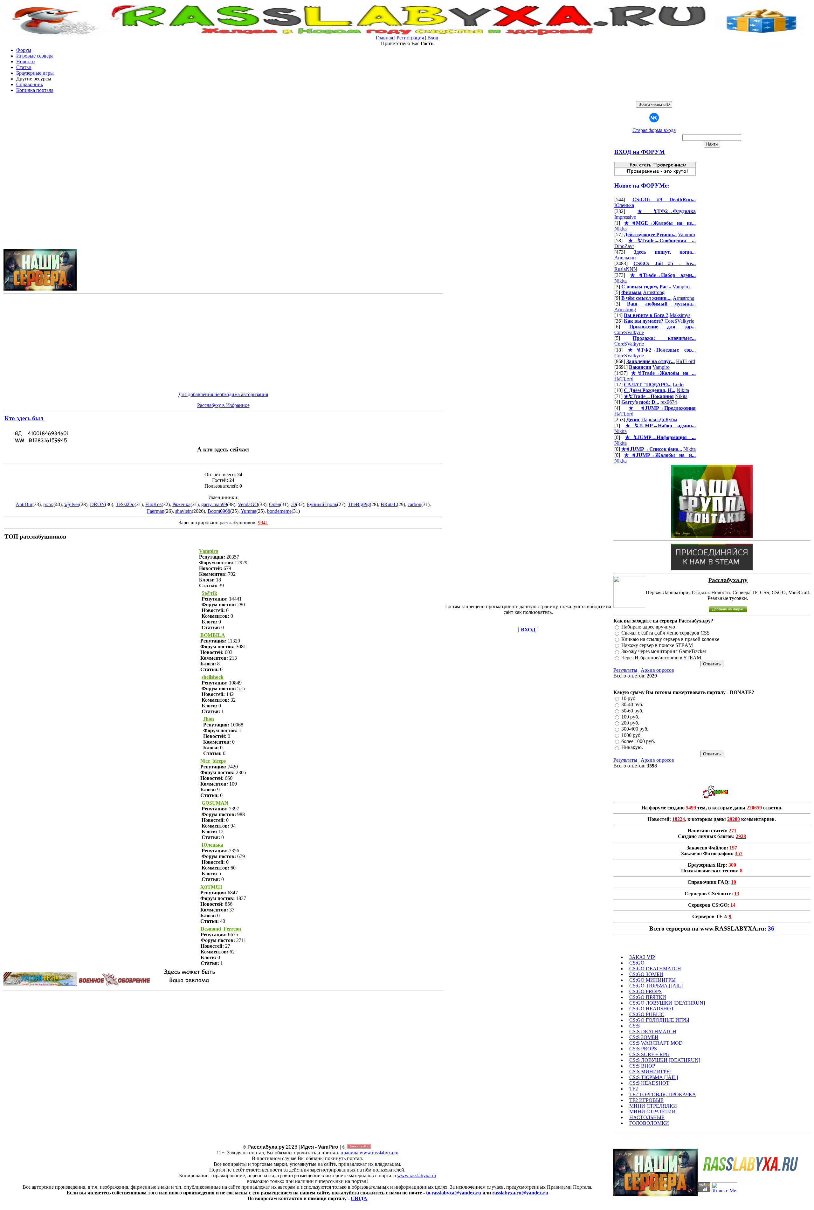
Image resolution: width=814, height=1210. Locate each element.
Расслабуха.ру (728, 580)
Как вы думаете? (643, 321)
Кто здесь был (24, 418)
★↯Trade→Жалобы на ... (663, 373)
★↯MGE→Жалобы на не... (660, 223)
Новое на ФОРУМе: (641, 185)
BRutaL (389, 504)
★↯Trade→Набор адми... (663, 275)
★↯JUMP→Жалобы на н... (660, 455)
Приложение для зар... (662, 326)
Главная (384, 37)
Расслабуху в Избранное (223, 405)
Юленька (624, 205)
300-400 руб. (634, 729)
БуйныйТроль (322, 504)
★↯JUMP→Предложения (662, 408)
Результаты (625, 670)
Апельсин (625, 257)
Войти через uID (654, 104)
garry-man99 (214, 504)
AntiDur (24, 504)
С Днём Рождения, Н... (649, 390)
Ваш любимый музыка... (661, 303)
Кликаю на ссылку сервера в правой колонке (670, 639)
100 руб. (630, 716)
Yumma (248, 511)
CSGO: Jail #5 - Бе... (664, 263)
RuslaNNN (625, 269)
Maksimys (680, 315)
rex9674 (668, 402)
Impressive (625, 217)
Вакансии (640, 367)
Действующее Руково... (650, 234)
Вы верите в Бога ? (646, 315)
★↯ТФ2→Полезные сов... (662, 350)
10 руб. (629, 698)
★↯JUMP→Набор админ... (660, 425)
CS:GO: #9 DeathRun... (664, 199)
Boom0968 (219, 511)
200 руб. (630, 722)
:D (293, 504)
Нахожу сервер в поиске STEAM (657, 645)
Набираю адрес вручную (648, 626)
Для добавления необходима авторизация (223, 394)
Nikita (620, 228)
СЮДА (359, 1198)
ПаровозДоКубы (659, 419)
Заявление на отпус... (650, 361)
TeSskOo (125, 504)
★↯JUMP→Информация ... (660, 437)
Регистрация (410, 37)
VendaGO (248, 504)
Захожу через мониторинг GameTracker (663, 651)
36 (771, 928)
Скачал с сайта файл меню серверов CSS (665, 633)
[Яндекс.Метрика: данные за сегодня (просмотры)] (724, 1187)
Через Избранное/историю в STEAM (661, 657)
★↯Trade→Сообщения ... (662, 240)
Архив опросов (657, 670)
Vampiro (686, 234)
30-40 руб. (632, 704)
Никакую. (632, 747)
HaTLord (685, 361)
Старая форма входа (654, 130)
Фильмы (631, 292)
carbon (414, 504)
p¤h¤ (48, 504)
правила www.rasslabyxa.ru (369, 1152)
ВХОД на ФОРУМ (639, 151)
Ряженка (181, 504)
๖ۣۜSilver (71, 504)
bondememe (279, 511)
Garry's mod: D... (640, 402)
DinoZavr (624, 246)
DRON (97, 504)
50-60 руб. (632, 710)
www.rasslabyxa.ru (416, 1175)
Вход (432, 37)
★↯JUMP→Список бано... (651, 449)
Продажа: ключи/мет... (664, 338)
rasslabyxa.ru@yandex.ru (520, 1192)
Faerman (155, 511)
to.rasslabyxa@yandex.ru (453, 1192)
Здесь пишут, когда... (665, 252)
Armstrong (654, 292)
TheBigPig (359, 504)
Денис (633, 419)
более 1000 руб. (638, 741)
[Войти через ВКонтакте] (654, 117)
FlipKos (153, 504)
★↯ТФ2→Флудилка (667, 211)
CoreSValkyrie (679, 321)
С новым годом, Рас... (646, 286)
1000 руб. (631, 735)
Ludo (678, 384)
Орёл (274, 504)
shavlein (183, 511)
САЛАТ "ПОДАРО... (648, 384)
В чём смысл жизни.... (646, 298)
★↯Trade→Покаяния (649, 396)
